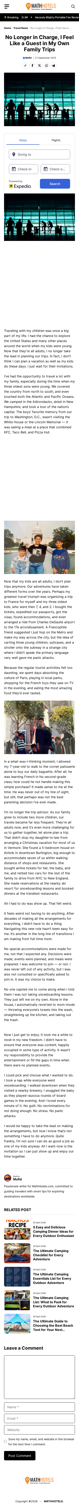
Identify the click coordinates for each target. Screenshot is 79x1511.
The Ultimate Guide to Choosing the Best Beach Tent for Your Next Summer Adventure (53, 1327)
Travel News (20, 28)
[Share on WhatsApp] (47, 65)
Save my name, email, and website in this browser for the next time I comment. (41, 1441)
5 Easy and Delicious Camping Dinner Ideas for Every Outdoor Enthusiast (53, 1231)
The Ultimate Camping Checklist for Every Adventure (50, 1255)
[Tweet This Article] (39, 65)
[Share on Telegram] (54, 65)
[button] (73, 6)
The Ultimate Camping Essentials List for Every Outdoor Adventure (52, 1278)
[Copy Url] (25, 65)
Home (7, 28)
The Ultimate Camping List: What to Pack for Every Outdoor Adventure (53, 1302)
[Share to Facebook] (32, 65)
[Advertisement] (39, 285)
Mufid (28, 57)
